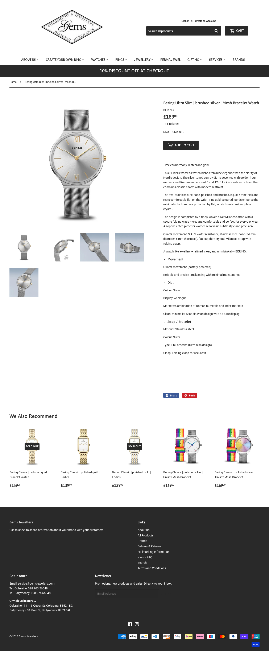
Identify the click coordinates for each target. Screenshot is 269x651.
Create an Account (205, 21)
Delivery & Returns (149, 546)
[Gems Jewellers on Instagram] (137, 625)
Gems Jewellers (28, 636)
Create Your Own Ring (64, 59)
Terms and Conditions (152, 568)
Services (216, 59)
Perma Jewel (170, 59)
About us (28, 59)
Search (142, 562)
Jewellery (142, 59)
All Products (145, 535)
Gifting (193, 59)
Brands (239, 59)
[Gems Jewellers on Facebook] (130, 625)
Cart (240, 30)
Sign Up (166, 593)
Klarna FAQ (145, 557)
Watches (98, 59)
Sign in (185, 21)
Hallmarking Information (154, 551)
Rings (120, 59)
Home (13, 81)
